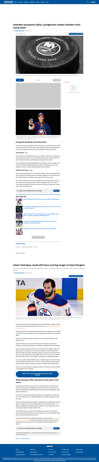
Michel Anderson (19, 30)
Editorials (36, 246)
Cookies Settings (65, 454)
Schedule (26, 2)
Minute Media (8, 458)
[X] (90, 1)
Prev (20, 80)
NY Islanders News (24, 438)
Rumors (20, 2)
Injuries (43, 2)
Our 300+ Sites (65, 449)
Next (56, 80)
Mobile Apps (79, 449)
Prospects (18, 246)
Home (17, 253)
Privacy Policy (52, 452)
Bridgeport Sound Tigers (27, 246)
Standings (32, 2)
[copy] (24, 34)
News (15, 2)
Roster (37, 2)
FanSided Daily (20, 452)
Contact (51, 449)
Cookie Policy (79, 452)
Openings (32, 449)
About (17, 449)
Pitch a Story (33, 452)
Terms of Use (65, 452)
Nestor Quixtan (19, 272)
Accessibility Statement (36, 454)
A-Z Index (51, 454)
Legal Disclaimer (20, 454)
